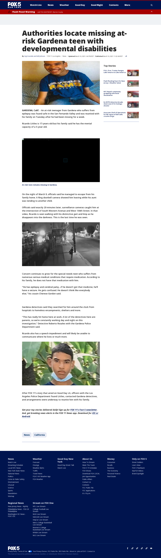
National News (13, 473)
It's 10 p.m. (86, 493)
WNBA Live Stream (40, 532)
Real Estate (111, 476)
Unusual (11, 485)
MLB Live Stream (39, 514)
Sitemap (11, 496)
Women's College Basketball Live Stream (41, 528)
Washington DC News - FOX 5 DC (17, 515)
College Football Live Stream (41, 510)
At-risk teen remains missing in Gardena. (39, 185)
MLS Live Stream (39, 535)
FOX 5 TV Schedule (89, 468)
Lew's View (136, 465)
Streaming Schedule (15, 465)
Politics (10, 476)
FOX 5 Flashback (138, 468)
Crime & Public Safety (16, 479)
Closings (36, 465)
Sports (10, 490)
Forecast (36, 462)
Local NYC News (14, 468)
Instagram (132, 548)
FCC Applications (88, 490)
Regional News (16, 503)
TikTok (137, 548)
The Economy (112, 471)
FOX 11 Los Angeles (53, 56)
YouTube (142, 548)
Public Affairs (87, 479)
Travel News (37, 473)
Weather (37, 458)
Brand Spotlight (138, 473)
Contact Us (86, 482)
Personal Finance (113, 473)
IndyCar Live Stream (40, 520)
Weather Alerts (38, 468)
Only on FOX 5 (139, 458)
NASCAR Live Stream (41, 517)
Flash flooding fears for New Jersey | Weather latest (114, 82)
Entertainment (13, 482)
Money (110, 458)
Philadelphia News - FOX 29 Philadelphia (18, 510)
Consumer (111, 462)
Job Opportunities (89, 476)
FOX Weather (38, 479)
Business (110, 468)
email (151, 548)
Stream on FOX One (43, 503)
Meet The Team (88, 465)
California (39, 434)
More (127, 5)
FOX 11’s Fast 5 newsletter (83, 409)
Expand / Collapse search (151, 5)
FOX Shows (86, 471)
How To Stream (88, 462)
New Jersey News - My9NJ (18, 506)
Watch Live (12, 462)
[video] (133, 73)
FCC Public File (87, 488)
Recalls (110, 465)
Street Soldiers (137, 462)
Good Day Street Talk (66, 465)
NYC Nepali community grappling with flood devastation (112, 93)
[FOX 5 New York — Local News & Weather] (15, 5)
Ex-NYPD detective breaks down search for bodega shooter (113, 104)
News (64, 56)
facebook (128, 548)
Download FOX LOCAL (91, 473)
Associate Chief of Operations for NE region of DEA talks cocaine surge (115, 114)
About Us (87, 458)
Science (11, 488)
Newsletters (12, 493)
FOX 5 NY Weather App (41, 476)
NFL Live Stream (39, 506)
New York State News (16, 471)
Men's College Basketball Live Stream (42, 523)
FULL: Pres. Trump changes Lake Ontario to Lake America (115, 71)
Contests (85, 485)
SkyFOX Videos (137, 471)
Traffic (35, 471)
